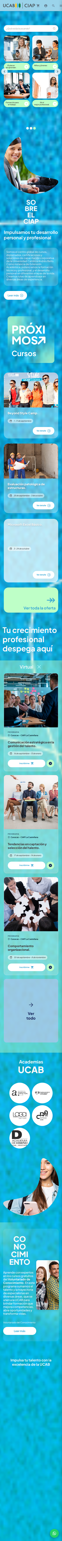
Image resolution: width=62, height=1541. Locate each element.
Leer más (19, 1331)
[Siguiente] (57, 71)
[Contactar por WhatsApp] (54, 1533)
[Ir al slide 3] (34, 128)
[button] (19, 1093)
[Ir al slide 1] (27, 128)
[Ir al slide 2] (31, 128)
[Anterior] (4, 71)
